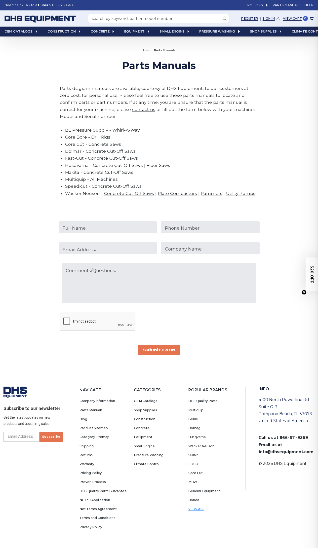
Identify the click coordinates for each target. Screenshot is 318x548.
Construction (144, 419)
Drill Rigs (100, 137)
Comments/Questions (91, 270)
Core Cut (195, 473)
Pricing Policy (91, 473)
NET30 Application (95, 500)
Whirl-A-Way (126, 130)
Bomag (194, 428)
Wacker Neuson (201, 446)
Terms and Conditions (97, 518)
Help (309, 5)
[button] (312, 274)
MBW (192, 482)
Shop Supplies (145, 410)
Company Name (183, 249)
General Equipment (204, 491)
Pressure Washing (148, 455)
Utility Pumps (240, 193)
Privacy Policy (91, 527)
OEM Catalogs (145, 401)
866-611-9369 (293, 437)
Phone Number (182, 228)
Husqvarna (197, 437)
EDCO (193, 464)
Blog (83, 419)
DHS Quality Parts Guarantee (103, 491)
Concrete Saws (104, 144)
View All (196, 509)
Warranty (87, 464)
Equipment (143, 437)
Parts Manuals (287, 5)
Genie (193, 419)
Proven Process (93, 482)
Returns (86, 455)
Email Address (79, 250)
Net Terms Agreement (98, 509)
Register (249, 18)
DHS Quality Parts (202, 401)
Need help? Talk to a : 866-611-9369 (38, 5)
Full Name (74, 228)
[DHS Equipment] (15, 392)
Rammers (211, 193)
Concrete (142, 428)
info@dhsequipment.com (286, 451)
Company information (97, 401)
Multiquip (195, 410)
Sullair (193, 455)
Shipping (87, 446)
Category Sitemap (95, 437)
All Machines (104, 179)
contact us (143, 109)
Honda (193, 500)
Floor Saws (158, 165)
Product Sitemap (94, 428)
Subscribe (51, 436)
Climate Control (146, 464)
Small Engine (144, 446)
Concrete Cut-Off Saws (111, 151)
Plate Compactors (177, 193)
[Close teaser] (304, 292)
